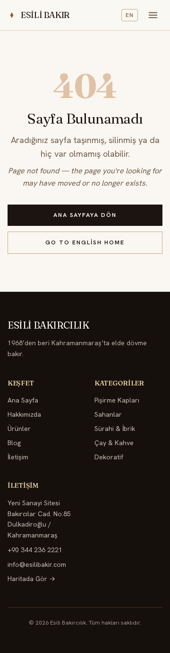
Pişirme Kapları (116, 400)
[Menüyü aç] (153, 15)
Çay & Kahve (114, 442)
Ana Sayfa (23, 400)
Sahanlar (108, 414)
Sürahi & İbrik (114, 428)
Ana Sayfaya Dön (85, 215)
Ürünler (19, 428)
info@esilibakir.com (37, 564)
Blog (14, 442)
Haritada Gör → (31, 578)
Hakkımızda (24, 414)
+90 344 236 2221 (35, 550)
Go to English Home (85, 242)
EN (130, 15)
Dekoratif (108, 457)
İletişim (18, 457)
